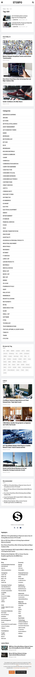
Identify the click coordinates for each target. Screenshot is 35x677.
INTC (25, 359)
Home (4, 8)
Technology (6, 323)
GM (4, 359)
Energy (5, 212)
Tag (7, 8)
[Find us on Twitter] (14, 528)
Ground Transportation (10, 231)
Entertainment (7, 215)
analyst (18, 350)
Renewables (6, 295)
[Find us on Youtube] (20, 528)
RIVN (19, 367)
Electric (5, 206)
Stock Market (11, 370)
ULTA (5, 372)
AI (4, 350)
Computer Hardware (9, 166)
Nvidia (27, 364)
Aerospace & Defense (9, 114)
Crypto (5, 188)
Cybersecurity (7, 191)
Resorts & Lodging (8, 298)
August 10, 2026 (7, 449)
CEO (11, 8)
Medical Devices (8, 268)
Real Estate (6, 292)
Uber (27, 370)
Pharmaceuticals (8, 286)
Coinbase (26, 353)
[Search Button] (33, 2)
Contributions (7, 182)
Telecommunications (9, 326)
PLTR (9, 367)
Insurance (6, 249)
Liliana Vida (15, 19)
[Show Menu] (2, 2)
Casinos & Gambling (9, 154)
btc (17, 353)
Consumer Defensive (9, 176)
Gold (4, 228)
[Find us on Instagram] (17, 528)
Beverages (6, 136)
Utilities (5, 338)
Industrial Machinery (9, 243)
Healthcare (6, 234)
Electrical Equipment (10, 209)
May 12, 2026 (22, 19)
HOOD (20, 359)
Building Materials (9, 151)
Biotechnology (7, 139)
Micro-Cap (6, 274)
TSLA (22, 370)
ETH (21, 356)
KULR (5, 361)
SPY (5, 370)
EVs (25, 356)
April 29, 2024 (22, 26)
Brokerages (6, 148)
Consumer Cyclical (9, 173)
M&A (9, 361)
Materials (6, 265)
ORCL (5, 367)
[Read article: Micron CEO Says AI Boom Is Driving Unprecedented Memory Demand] (4, 655)
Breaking (11, 353)
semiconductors (27, 367)
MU (9, 364)
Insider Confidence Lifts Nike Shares (12, 101)
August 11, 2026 (7, 404)
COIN (21, 353)
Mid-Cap (5, 277)
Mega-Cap (6, 271)
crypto (10, 356)
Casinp (5, 157)
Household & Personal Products (13, 240)
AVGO (28, 350)
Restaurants (7, 301)
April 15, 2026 (6, 103)
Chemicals (6, 160)
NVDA (22, 364)
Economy (5, 203)
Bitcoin (5, 142)
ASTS (23, 350)
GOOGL (9, 359)
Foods (5, 225)
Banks (5, 133)
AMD (8, 350)
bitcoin (5, 353)
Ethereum (6, 219)
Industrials (6, 246)
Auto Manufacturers (9, 130)
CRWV (5, 356)
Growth (15, 359)
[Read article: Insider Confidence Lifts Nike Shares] (17, 93)
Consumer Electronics (10, 179)
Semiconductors (8, 307)
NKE (18, 364)
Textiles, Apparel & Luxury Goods (13, 329)
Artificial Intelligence (9, 53)
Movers (19, 361)
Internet (5, 252)
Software (6, 317)
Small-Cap (6, 314)
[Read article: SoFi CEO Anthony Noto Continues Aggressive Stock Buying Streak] (7, 18)
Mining (5, 280)
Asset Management (9, 126)
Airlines (5, 117)
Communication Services (10, 163)
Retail (5, 304)
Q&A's (4, 289)
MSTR (5, 364)
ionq (29, 359)
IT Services (6, 255)
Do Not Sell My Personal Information (20, 667)
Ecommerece (7, 200)
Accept (12, 672)
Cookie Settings (21, 672)
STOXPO (17, 2)
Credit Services (8, 185)
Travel (5, 335)
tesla (18, 370)
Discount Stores (8, 194)
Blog (4, 145)
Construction (7, 169)
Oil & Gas (5, 283)
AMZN (12, 350)
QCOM (14, 367)
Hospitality (6, 237)
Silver (5, 311)
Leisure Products (8, 261)
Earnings (16, 356)
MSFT (24, 361)
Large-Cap (6, 98)
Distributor (7, 75)
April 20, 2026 (6, 60)
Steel (4, 320)
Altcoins (5, 120)
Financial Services (8, 222)
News (13, 364)
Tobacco (5, 332)
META (14, 361)
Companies (4, 573)
